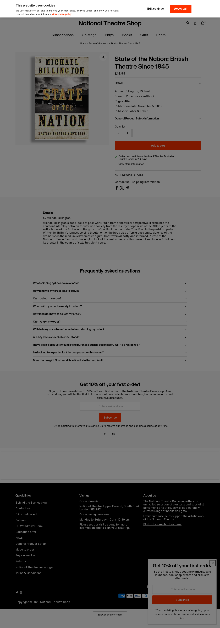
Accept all (180, 8)
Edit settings (155, 8)
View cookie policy (62, 14)
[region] (110, 8)
